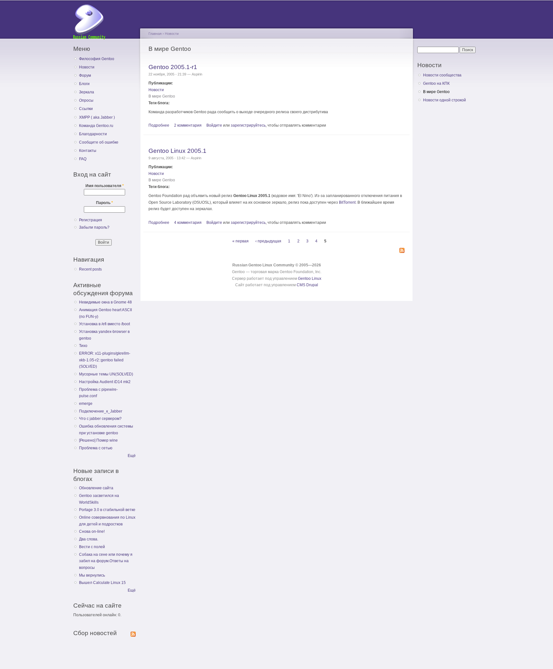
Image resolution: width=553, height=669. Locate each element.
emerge (85, 403)
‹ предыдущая (268, 241)
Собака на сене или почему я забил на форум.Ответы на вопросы (105, 561)
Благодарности (93, 134)
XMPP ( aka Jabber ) (97, 117)
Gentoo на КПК (436, 83)
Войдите (214, 125)
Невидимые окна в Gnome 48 (105, 302)
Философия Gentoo (96, 59)
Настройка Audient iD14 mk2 (105, 382)
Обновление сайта (96, 488)
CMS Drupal (307, 285)
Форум (85, 75)
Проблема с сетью (95, 448)
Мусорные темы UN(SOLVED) (106, 374)
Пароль (104, 203)
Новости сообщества (442, 75)
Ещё (132, 455)
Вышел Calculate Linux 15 (102, 582)
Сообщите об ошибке (98, 142)
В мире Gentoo (161, 96)
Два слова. (88, 539)
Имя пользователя (104, 186)
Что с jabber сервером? (100, 418)
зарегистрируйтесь (248, 125)
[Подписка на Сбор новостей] (133, 633)
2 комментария (188, 125)
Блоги (84, 84)
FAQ (82, 159)
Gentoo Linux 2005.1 (177, 150)
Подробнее (158, 125)
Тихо (83, 345)
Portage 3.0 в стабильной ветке (107, 510)
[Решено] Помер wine (98, 440)
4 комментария (188, 222)
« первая (240, 241)
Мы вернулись (92, 575)
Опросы (86, 100)
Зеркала (86, 92)
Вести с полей (92, 547)
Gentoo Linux (309, 278)
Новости (86, 67)
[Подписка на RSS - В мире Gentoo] (402, 251)
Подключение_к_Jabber (100, 411)
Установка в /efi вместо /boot (104, 324)
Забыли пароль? (94, 227)
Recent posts (90, 269)
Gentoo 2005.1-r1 (172, 66)
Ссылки (86, 108)
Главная (155, 33)
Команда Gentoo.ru (96, 125)
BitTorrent (347, 202)
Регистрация (90, 220)
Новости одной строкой (444, 100)
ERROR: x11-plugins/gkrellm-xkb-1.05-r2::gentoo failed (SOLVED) (104, 360)
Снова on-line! (92, 531)
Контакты (87, 150)
